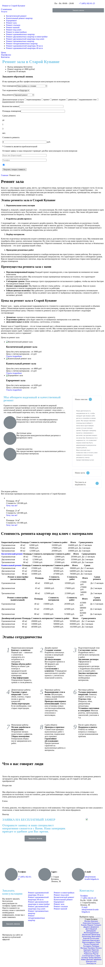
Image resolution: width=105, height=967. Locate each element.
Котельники (94, 938)
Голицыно (97, 925)
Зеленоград (86, 936)
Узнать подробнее (14, 356)
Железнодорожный (91, 933)
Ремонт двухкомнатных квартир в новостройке (27, 37)
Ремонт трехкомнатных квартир (20, 41)
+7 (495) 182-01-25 (87, 3)
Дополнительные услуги (13, 99)
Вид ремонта (8, 95)
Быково (84, 925)
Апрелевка (87, 923)
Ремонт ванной (12, 27)
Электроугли (91, 963)
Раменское (88, 954)
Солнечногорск (88, 956)
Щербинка (97, 959)
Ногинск (99, 948)
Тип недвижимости (10, 90)
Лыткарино (87, 946)
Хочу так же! (11, 505)
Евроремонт (11, 20)
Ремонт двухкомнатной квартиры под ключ (25, 39)
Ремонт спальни (13, 25)
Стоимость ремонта (10, 137)
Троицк (91, 958)
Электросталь (91, 961)
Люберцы (95, 946)
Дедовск (86, 927)
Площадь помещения (11, 111)
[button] (78, 10)
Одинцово (87, 950)
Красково (86, 940)
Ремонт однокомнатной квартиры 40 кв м (24, 48)
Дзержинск (95, 927)
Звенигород (95, 935)
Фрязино (97, 958)
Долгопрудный (91, 929)
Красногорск (95, 940)
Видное (90, 925)
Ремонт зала (11, 23)
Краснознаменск (88, 942)
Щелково (89, 959)
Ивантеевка (95, 936)
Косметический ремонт (16, 16)
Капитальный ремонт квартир (19, 18)
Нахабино (91, 948)
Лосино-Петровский (91, 944)
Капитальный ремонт (11, 565)
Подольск (87, 952)
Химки (83, 959)
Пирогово (95, 950)
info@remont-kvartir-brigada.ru (92, 878)
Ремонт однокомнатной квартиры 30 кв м (24, 46)
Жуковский (86, 935)
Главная (4, 175)
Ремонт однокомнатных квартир (20, 34)
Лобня (97, 942)
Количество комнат (10, 106)
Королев (86, 938)
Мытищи (84, 948)
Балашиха (95, 923)
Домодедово (91, 931)
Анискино (94, 921)
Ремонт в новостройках (16, 32)
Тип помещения (9, 86)
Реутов (95, 954)
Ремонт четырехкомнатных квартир (22, 43)
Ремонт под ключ (13, 30)
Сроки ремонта (9, 116)
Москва (87, 921)
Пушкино (95, 952)
